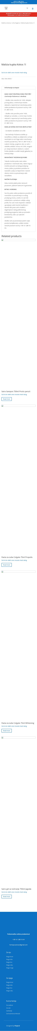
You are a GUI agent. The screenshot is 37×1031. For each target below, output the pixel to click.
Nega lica (9, 962)
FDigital (17, 1026)
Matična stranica (6, 23)
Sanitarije (9, 1011)
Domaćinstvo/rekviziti (13, 1014)
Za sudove (9, 1005)
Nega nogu (9, 968)
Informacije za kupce (12, 88)
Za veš (8, 1008)
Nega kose (9, 957)
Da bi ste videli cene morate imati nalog (14, 72)
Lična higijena (16, 23)
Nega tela (9, 959)
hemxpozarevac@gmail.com (18, 945)
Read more (6, 399)
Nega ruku (9, 965)
